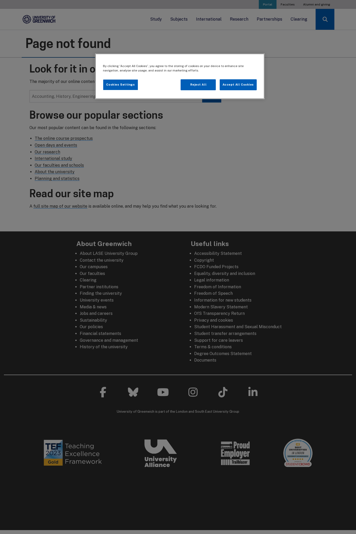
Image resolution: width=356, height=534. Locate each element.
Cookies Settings (120, 84)
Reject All (198, 84)
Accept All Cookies (238, 84)
